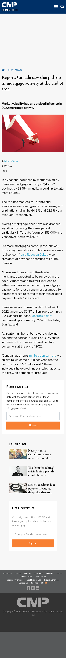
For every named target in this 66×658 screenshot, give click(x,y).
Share (4, 170)
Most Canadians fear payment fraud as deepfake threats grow (41, 488)
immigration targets (42, 355)
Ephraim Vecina (11, 160)
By (10, 160)
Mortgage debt (41, 316)
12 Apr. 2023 (7, 165)
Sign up (33, 425)
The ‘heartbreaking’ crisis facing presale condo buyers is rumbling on (41, 471)
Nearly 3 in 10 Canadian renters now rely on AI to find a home (39, 454)
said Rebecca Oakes (34, 254)
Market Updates (15, 69)
